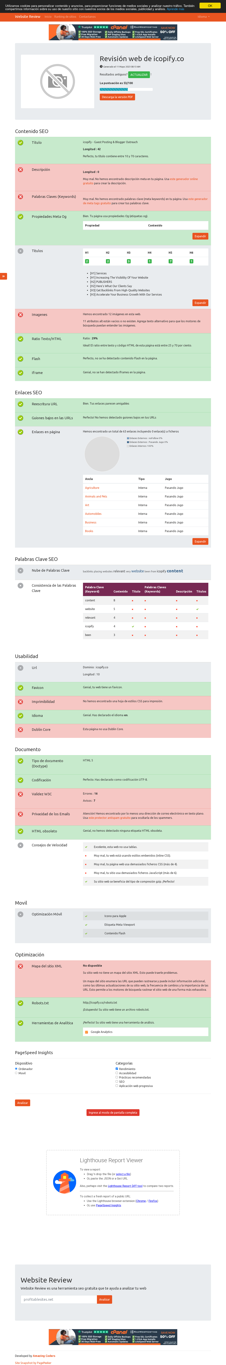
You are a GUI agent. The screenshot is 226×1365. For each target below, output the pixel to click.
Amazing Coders (44, 1355)
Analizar (22, 1102)
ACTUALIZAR (139, 74)
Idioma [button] (202, 16)
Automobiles (93, 513)
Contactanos (87, 16)
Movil (22, 1073)
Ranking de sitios (65, 16)
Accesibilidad (127, 1073)
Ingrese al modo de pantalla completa (113, 1112)
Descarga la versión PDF (117, 97)
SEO (121, 1081)
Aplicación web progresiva (136, 1085)
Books (89, 531)
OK (210, 5)
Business (90, 522)
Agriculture (92, 487)
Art (87, 505)
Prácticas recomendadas (135, 1077)
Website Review (27, 16)
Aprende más (175, 9)
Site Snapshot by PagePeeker (33, 1362)
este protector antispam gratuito (110, 817)
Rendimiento (127, 1069)
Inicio (48, 16)
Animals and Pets (96, 496)
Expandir (200, 236)
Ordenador (26, 1069)
